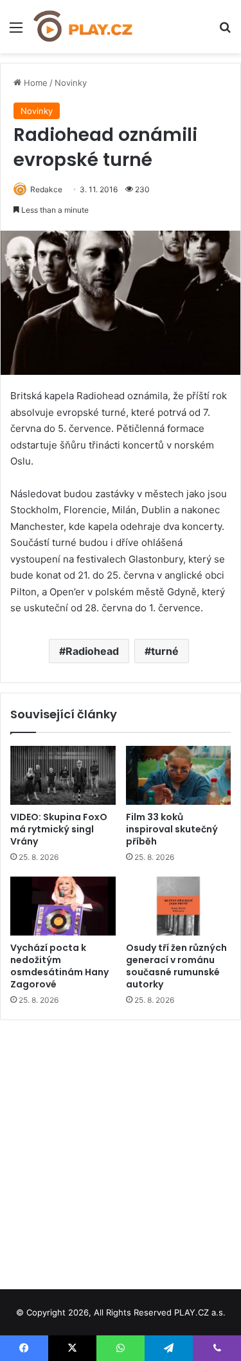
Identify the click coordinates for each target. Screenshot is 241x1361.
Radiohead (92, 651)
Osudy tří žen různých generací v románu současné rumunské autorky (176, 966)
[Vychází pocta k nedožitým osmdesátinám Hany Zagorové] (63, 906)
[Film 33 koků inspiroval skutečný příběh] (178, 775)
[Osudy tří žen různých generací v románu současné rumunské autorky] (178, 906)
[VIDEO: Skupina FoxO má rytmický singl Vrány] (63, 775)
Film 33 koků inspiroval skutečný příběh (172, 829)
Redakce (46, 189)
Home (34, 83)
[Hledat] (225, 31)
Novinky (71, 83)
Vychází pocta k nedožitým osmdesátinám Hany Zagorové (59, 966)
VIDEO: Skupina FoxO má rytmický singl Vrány (58, 829)
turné (165, 651)
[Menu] (16, 31)
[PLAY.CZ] (83, 26)
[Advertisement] (120, 1150)
